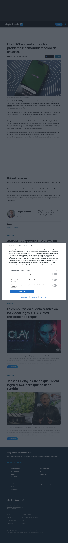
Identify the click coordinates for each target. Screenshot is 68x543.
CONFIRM (22, 291)
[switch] (54, 274)
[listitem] (34, 270)
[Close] (62, 246)
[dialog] (34, 271)
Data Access (34, 297)
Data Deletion (24, 297)
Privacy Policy (43, 297)
